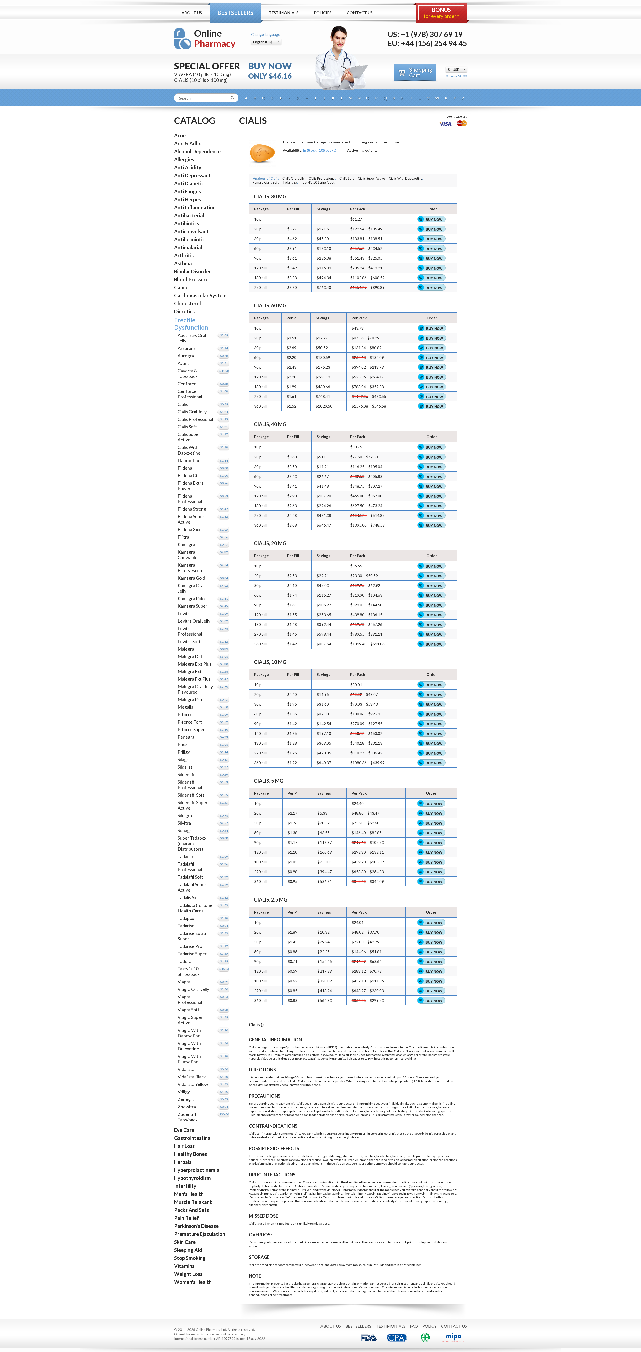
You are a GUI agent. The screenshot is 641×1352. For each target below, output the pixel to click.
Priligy (184, 752)
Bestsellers (235, 12)
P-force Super (191, 729)
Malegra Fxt (190, 671)
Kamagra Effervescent (191, 567)
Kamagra (186, 544)
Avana (184, 363)
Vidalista (186, 1069)
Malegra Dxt (190, 656)
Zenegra (186, 1099)
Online (215, 38)
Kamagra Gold (191, 578)
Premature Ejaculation (199, 1234)
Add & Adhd (188, 143)
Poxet (183, 744)
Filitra (183, 537)
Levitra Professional (190, 631)
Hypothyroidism (192, 1178)
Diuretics (184, 311)
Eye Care (184, 1130)
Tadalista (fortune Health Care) (195, 907)
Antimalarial (188, 247)
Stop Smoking (190, 1258)
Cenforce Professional (190, 393)
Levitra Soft (189, 641)
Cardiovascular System (200, 295)
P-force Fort (190, 722)
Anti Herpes (187, 199)
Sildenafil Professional (190, 784)
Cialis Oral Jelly (192, 411)
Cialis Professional (195, 419)
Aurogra (186, 355)
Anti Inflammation (195, 207)
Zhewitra (187, 1106)
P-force (185, 714)
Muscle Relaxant (193, 1202)
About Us (192, 12)
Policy (429, 1326)
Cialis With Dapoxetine (189, 450)
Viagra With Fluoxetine (189, 1058)
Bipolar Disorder (192, 271)
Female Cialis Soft (266, 182)
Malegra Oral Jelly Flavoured (195, 689)
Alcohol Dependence (197, 151)
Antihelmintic (189, 239)
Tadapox (186, 918)
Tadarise (186, 925)
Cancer (182, 287)
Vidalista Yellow (193, 1084)
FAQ (414, 1326)
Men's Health (189, 1194)
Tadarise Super (192, 953)
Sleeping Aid (188, 1250)
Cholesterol (187, 303)
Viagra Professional (190, 999)
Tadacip (185, 856)
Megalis (185, 707)
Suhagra (186, 830)
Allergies (184, 159)
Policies (322, 12)
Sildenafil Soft (191, 795)
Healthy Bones (190, 1154)
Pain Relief (186, 1218)
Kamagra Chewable (187, 554)
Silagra (184, 759)
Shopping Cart (420, 72)
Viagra (184, 981)
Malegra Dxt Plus (194, 664)
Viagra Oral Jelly (193, 989)
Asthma (183, 263)
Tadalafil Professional (190, 866)
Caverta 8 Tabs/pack (188, 373)
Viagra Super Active (190, 1019)
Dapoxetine (189, 460)
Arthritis (184, 255)
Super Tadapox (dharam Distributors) (192, 843)
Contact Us (360, 12)
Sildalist (185, 767)
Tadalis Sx (187, 897)
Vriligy (184, 1091)
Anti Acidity (187, 167)
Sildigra (185, 815)
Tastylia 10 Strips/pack (189, 971)
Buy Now (434, 220)
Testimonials (283, 12)
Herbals (182, 1162)
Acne (180, 135)
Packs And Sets (191, 1210)
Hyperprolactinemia (196, 1170)
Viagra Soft (188, 1009)
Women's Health (193, 1282)
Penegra (186, 737)
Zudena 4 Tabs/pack (188, 1116)
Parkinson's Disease (196, 1226)
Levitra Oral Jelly (194, 621)
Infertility (185, 1186)
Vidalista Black (192, 1076)
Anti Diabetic (189, 183)
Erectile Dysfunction (191, 323)
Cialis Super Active (189, 436)
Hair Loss (184, 1146)
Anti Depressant (192, 175)
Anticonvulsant (191, 231)
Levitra (185, 613)
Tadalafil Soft (190, 877)
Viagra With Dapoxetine (189, 1032)
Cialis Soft (187, 426)
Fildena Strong (192, 509)
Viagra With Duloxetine (189, 1045)
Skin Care (185, 1242)
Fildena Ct (188, 475)
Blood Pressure (191, 279)
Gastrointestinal (193, 1138)
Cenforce (187, 383)
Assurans (187, 348)
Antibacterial (189, 215)
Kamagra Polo (191, 598)
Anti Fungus (187, 191)
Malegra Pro (190, 699)
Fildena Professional (190, 498)
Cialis (183, 404)
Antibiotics (186, 223)
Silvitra (184, 823)
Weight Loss (188, 1274)
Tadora (184, 961)
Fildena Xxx (189, 529)
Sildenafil (186, 774)
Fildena (185, 468)
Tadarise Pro (190, 946)
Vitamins (184, 1266)
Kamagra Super (192, 606)
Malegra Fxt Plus (194, 679)
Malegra (186, 649)
